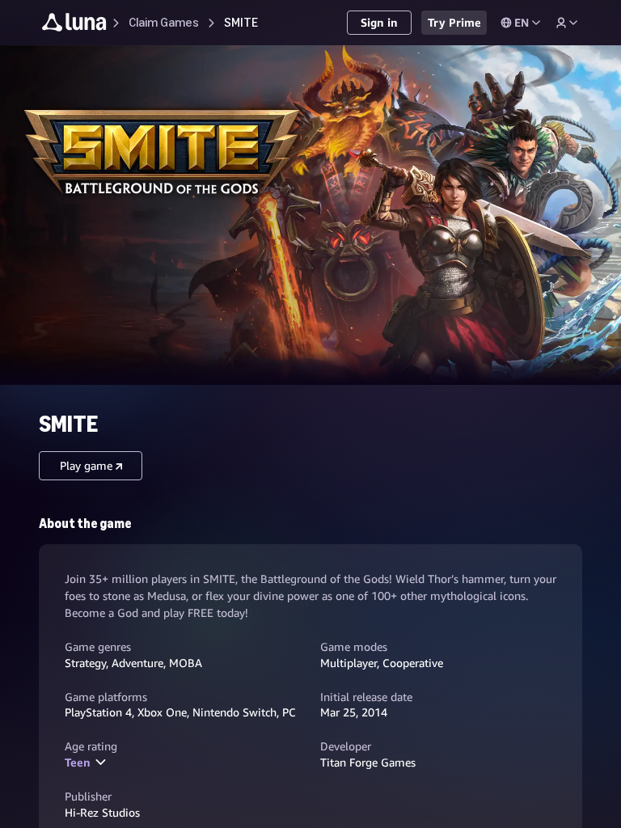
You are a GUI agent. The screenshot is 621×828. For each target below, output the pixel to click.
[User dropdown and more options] (566, 22)
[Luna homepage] (74, 25)
